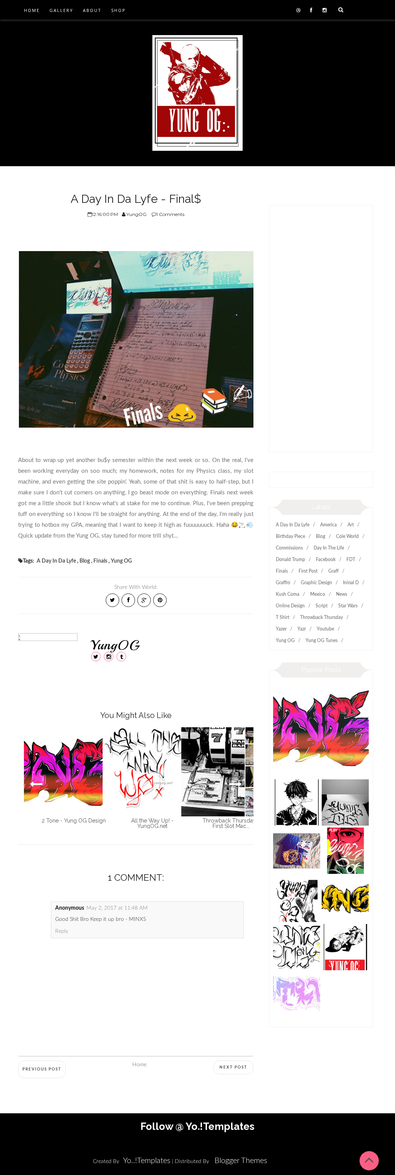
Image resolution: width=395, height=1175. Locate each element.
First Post (308, 571)
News (341, 594)
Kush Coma (287, 594)
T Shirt (282, 617)
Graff (333, 571)
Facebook (326, 559)
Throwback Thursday (321, 617)
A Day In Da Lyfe (56, 561)
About (92, 10)
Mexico (317, 594)
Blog (84, 561)
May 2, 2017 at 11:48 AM (117, 908)
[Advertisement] (321, 332)
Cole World (347, 536)
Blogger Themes (240, 1161)
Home (32, 10)
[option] (57, 775)
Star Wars (348, 606)
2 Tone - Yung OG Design (74, 821)
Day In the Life (329, 548)
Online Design (290, 606)
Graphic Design (316, 582)
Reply (61, 931)
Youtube (325, 629)
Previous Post (41, 1069)
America (328, 525)
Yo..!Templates (146, 1161)
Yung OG (121, 561)
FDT (350, 559)
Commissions (289, 548)
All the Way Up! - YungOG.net (152, 823)
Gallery (61, 10)
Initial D (351, 582)
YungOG (115, 645)
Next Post (233, 1067)
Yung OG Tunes (322, 640)
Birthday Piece (290, 536)
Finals (100, 561)
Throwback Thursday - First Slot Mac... (231, 823)
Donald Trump (290, 559)
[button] (235, 784)
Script (321, 606)
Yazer (281, 629)
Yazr (301, 629)
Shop (118, 10)
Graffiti (283, 582)
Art (351, 525)
